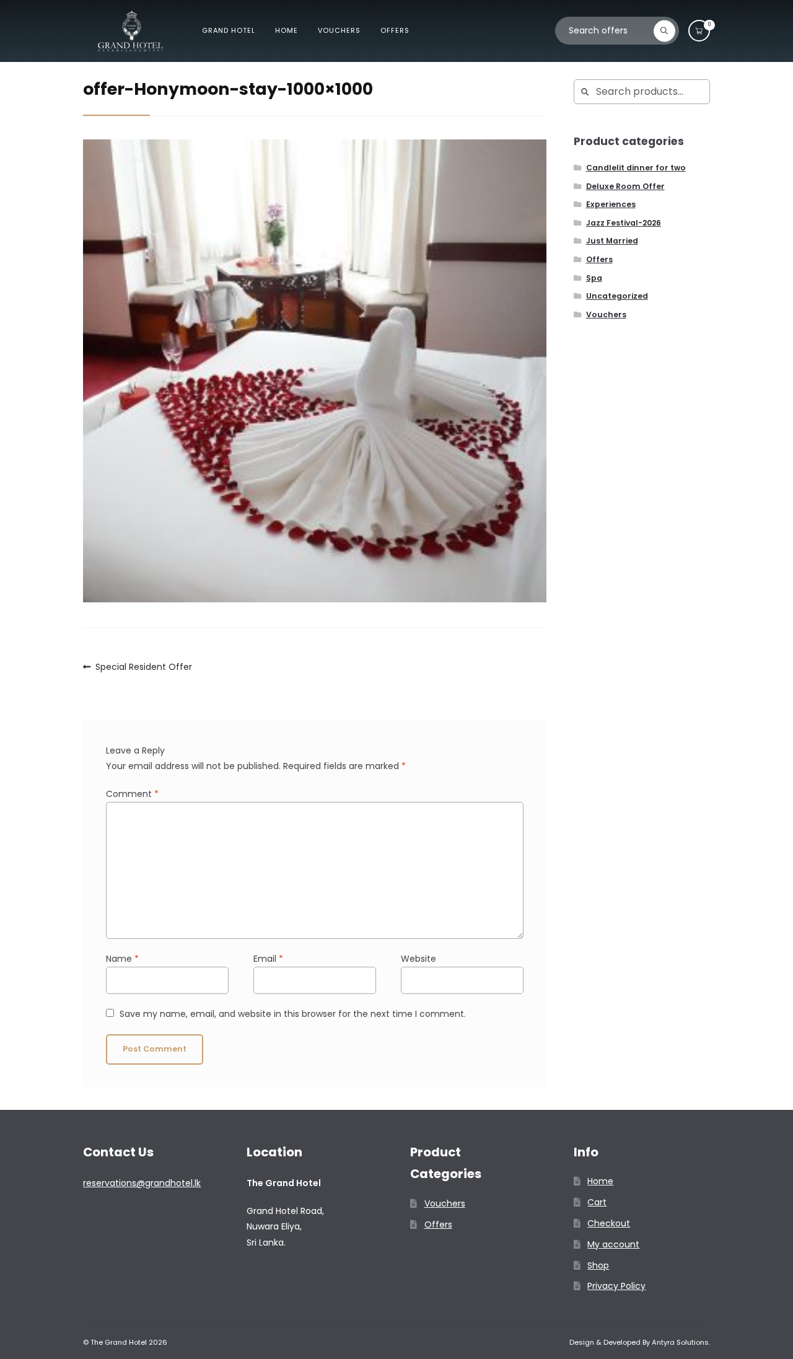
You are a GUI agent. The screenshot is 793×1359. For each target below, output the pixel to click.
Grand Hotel (228, 30)
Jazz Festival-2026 (623, 223)
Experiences (611, 204)
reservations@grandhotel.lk (142, 1183)
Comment (132, 794)
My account (613, 1244)
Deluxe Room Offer (625, 186)
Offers (395, 30)
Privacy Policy (616, 1286)
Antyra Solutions (680, 1342)
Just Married (612, 240)
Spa (594, 278)
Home (286, 30)
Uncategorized (617, 296)
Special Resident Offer (143, 667)
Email (268, 958)
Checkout (608, 1223)
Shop (598, 1265)
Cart (597, 1202)
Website (418, 958)
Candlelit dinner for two (636, 167)
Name (122, 958)
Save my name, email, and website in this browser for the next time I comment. (293, 1014)
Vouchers (339, 30)
